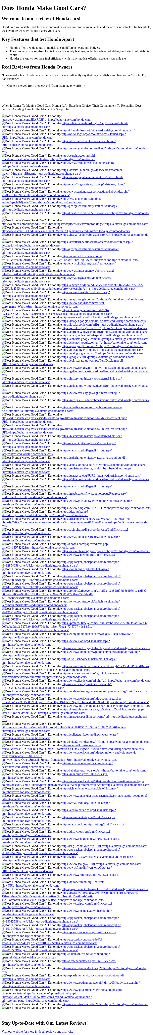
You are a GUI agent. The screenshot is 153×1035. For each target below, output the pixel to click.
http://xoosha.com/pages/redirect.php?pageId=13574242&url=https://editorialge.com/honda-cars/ (55, 545)
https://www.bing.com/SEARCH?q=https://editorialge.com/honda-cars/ (46, 119)
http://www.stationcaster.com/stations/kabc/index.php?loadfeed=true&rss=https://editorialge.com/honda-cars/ (66, 193)
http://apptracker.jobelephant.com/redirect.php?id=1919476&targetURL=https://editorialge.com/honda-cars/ (61, 926)
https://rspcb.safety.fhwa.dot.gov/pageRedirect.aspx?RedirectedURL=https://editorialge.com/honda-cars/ (65, 495)
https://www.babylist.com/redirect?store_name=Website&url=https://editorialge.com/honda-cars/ (53, 304)
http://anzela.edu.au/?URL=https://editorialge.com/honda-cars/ (101, 317)
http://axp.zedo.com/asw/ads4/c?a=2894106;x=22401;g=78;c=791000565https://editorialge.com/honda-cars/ (52, 941)
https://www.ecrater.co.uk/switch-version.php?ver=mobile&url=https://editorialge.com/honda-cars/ (61, 603)
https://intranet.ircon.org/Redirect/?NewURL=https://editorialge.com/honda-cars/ (53, 883)
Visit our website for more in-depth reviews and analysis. (37, 1031)
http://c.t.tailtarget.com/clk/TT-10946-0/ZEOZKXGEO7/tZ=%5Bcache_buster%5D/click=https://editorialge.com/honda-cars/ (57, 311)
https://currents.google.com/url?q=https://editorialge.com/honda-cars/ (105, 331)
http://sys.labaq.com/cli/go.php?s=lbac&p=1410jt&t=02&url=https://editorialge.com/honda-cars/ (51, 200)
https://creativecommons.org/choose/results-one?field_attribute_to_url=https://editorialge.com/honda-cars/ (62, 409)
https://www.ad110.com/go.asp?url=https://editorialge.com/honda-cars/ (106, 705)
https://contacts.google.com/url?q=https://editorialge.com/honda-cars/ (105, 339)
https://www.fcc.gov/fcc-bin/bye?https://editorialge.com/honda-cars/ (104, 367)
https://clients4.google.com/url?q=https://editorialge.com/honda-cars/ (104, 342)
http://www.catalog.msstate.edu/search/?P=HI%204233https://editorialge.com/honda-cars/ (57, 685)
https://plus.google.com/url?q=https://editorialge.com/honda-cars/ (102, 349)
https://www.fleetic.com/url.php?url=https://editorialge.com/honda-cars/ (106, 680)
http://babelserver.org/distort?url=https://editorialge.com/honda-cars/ (104, 770)
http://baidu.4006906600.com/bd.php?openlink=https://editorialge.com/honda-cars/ (56, 955)
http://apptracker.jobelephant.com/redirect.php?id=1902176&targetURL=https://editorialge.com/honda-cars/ (61, 610)
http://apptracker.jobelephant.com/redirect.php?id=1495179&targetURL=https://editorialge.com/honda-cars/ (61, 585)
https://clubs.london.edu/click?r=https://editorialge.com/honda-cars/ (104, 464)
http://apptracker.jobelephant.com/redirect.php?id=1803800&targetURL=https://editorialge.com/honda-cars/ (61, 578)
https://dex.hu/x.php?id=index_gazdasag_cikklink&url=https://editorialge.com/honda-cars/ (45, 513)
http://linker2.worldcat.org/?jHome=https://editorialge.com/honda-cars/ (106, 741)
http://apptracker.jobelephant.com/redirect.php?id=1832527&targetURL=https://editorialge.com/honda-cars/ (61, 851)
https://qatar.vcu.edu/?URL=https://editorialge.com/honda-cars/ (101, 475)
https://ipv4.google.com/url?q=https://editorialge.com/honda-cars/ (102, 346)
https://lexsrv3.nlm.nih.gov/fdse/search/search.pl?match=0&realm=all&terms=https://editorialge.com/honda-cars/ (62, 171)
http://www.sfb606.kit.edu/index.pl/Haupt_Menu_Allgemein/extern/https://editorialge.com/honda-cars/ (66, 231)
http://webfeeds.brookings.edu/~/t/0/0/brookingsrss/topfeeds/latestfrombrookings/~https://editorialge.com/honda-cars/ (75, 224)
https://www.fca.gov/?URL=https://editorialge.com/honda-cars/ (101, 864)
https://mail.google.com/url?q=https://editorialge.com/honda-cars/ (102, 353)
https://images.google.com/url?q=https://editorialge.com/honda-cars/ (104, 321)
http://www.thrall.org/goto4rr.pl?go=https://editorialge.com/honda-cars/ (106, 648)
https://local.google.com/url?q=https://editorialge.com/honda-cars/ (103, 324)
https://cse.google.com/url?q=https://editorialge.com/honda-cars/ (102, 335)
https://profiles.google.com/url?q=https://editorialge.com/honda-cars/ (104, 328)
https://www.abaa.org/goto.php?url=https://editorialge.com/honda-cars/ (106, 551)
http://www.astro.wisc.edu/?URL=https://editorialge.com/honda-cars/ (105, 1004)
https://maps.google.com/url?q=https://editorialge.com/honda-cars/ (103, 299)
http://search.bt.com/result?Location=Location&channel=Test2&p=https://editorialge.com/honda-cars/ (48, 157)
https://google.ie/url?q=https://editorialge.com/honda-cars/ (98, 357)
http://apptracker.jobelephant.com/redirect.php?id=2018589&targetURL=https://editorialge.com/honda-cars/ (61, 948)
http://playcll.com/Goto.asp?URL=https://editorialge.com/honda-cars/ (105, 889)
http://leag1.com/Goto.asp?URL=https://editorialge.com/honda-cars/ (104, 846)
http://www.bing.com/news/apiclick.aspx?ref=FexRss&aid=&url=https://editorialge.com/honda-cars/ (58, 272)
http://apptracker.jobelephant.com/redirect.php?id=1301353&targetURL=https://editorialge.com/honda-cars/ (61, 919)
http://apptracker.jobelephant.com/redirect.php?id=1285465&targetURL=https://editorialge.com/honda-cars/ (61, 563)
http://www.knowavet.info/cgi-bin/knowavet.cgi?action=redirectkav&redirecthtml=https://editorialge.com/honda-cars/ (63, 675)
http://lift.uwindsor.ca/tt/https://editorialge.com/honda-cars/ (98, 130)
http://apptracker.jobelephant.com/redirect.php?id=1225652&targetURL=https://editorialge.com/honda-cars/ (61, 617)
